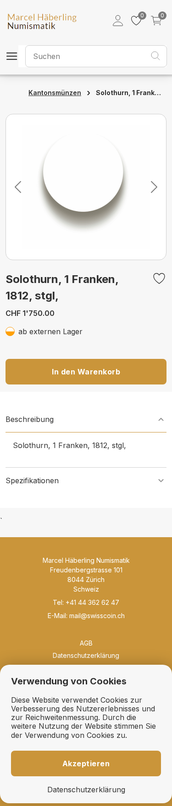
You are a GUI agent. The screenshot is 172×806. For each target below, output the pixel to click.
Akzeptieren (86, 763)
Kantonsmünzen (54, 92)
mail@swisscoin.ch (97, 615)
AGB (86, 643)
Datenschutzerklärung (86, 655)
